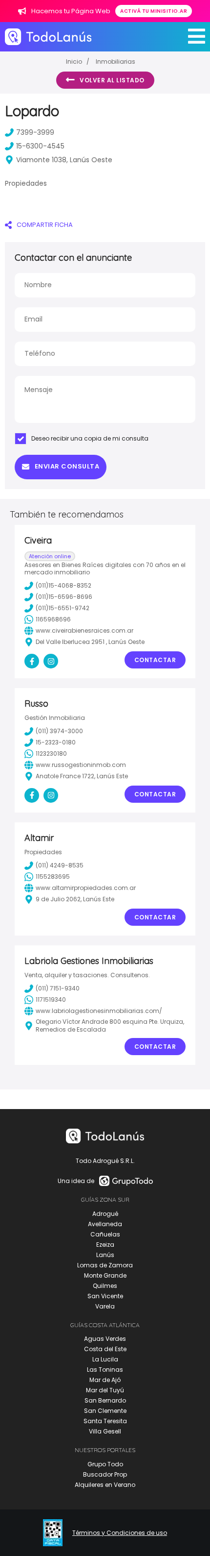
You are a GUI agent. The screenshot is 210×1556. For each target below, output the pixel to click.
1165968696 (53, 619)
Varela (105, 1306)
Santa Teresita (105, 1421)
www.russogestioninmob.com (81, 765)
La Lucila (105, 1359)
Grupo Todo (105, 1464)
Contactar (155, 660)
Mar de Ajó (105, 1380)
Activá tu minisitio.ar (153, 11)
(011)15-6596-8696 (64, 597)
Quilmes (105, 1286)
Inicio (74, 61)
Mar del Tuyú (105, 1390)
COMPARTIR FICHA (45, 224)
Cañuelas (105, 1234)
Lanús (105, 1255)
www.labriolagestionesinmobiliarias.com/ (99, 1011)
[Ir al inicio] (48, 36)
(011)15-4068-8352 (63, 585)
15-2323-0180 (56, 742)
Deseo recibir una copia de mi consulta (89, 438)
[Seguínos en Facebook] (31, 661)
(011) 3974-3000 (59, 731)
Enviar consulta (67, 466)
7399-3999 (35, 132)
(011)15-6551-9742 (62, 608)
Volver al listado (112, 80)
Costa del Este (105, 1349)
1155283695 (53, 876)
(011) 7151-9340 (58, 988)
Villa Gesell (105, 1431)
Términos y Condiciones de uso (119, 1533)
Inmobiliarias (115, 61)
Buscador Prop (105, 1474)
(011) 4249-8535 (60, 865)
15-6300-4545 (40, 146)
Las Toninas (105, 1369)
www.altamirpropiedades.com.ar (86, 888)
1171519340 (51, 999)
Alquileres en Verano (105, 1485)
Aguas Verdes (105, 1338)
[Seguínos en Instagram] (50, 661)
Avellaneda (105, 1224)
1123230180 (51, 753)
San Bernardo (105, 1400)
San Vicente (105, 1296)
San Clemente (105, 1411)
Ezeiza (105, 1244)
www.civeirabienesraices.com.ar (84, 630)
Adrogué (105, 1214)
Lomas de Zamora (105, 1265)
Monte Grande (105, 1275)
